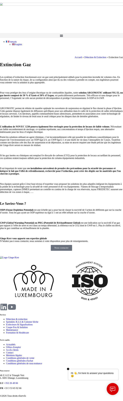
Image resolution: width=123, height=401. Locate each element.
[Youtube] (12, 307)
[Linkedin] (3, 307)
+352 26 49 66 (11, 383)
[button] (61, 35)
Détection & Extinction (95, 57)
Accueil (78, 57)
